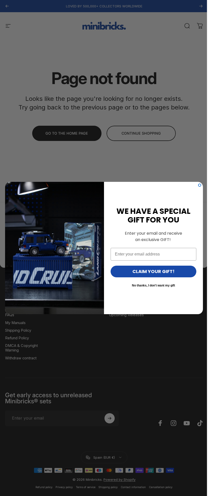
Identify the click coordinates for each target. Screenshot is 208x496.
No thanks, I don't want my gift (153, 285)
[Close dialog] (199, 185)
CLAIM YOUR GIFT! (153, 271)
